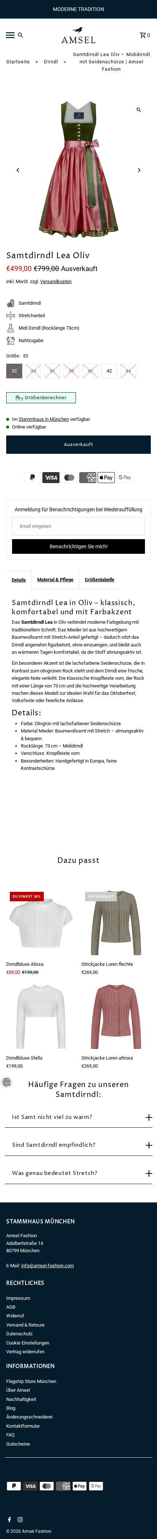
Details (19, 580)
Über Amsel (18, 1390)
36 (52, 371)
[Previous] (18, 170)
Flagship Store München (31, 1381)
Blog (10, 1408)
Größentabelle (99, 579)
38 (71, 371)
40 (90, 371)
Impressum (18, 1298)
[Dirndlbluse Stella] (41, 1017)
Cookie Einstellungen (27, 1343)
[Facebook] (8, 1520)
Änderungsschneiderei (29, 1417)
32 (14, 371)
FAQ (10, 1435)
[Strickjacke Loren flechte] (116, 923)
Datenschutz (19, 1333)
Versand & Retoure (25, 1325)
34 (33, 371)
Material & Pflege (55, 579)
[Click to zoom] (139, 109)
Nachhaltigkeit (21, 1399)
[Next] (139, 170)
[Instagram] (19, 1520)
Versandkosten (56, 281)
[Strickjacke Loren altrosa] (116, 1017)
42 (109, 371)
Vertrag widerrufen (25, 1351)
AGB (10, 1307)
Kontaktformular (23, 1426)
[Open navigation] (28, 35)
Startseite (18, 61)
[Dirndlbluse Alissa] (41, 923)
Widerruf (15, 1316)
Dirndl (51, 61)
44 (128, 371)
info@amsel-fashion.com (47, 1265)
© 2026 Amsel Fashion (28, 1531)
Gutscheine (18, 1444)
